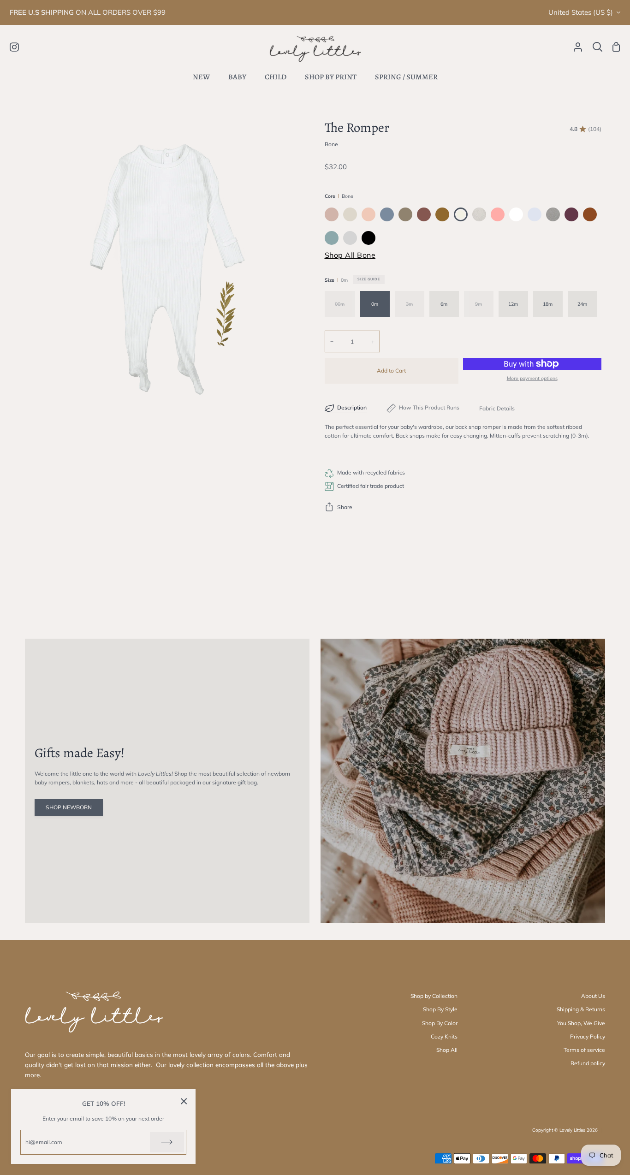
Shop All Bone (350, 255)
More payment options (532, 378)
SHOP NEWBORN (69, 807)
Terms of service (584, 1049)
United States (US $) (580, 12)
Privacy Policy (587, 1036)
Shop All (447, 1049)
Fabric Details (497, 408)
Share (344, 507)
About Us (593, 995)
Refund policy (588, 1063)
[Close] (184, 1101)
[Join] (167, 1142)
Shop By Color (440, 1023)
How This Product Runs (429, 407)
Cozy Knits (444, 1036)
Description (352, 407)
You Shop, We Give (581, 1023)
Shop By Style (440, 1009)
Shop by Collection (434, 995)
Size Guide (368, 279)
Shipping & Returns (581, 1009)
